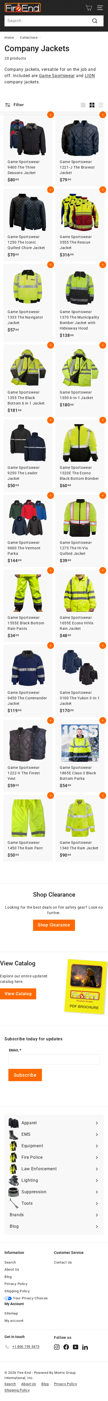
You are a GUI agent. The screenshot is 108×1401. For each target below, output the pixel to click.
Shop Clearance (54, 925)
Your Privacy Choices (30, 1298)
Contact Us (63, 1262)
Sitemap (11, 1313)
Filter (18, 104)
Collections (29, 37)
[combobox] (54, 20)
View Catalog (18, 993)
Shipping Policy (17, 1291)
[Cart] (89, 7)
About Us (11, 1269)
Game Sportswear (57, 75)
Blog (8, 1277)
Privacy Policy (16, 1284)
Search (10, 1262)
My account (14, 1321)
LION (90, 75)
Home (9, 37)
